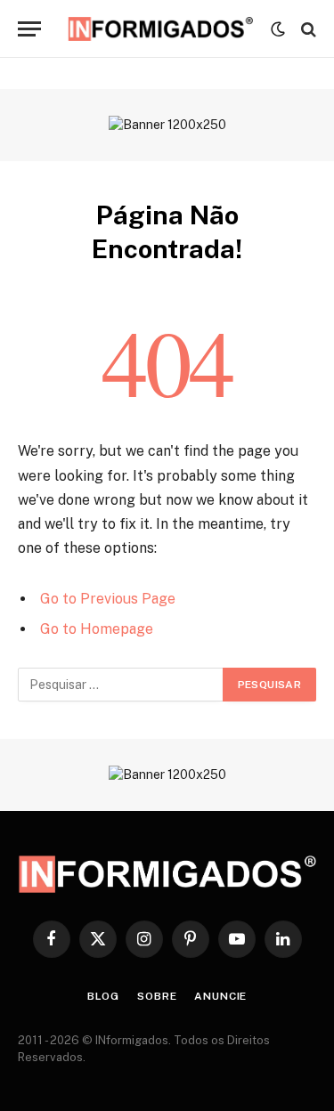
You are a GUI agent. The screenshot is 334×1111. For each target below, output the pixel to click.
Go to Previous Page (107, 598)
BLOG (103, 996)
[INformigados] (160, 29)
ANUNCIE (220, 996)
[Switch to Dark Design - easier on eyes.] (277, 29)
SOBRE (156, 996)
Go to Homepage (96, 628)
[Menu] (29, 29)
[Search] (306, 29)
